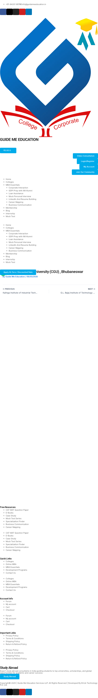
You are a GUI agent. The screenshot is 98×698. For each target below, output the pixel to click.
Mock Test (10, 216)
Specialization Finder (15, 521)
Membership (11, 208)
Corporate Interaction (18, 187)
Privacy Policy (12, 635)
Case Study (11, 515)
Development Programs (16, 570)
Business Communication (20, 205)
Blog (8, 210)
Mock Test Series (13, 518)
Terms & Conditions (15, 638)
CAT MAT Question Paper (17, 510)
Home (8, 179)
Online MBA (11, 564)
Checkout (10, 610)
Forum (8, 601)
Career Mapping (16, 202)
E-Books (9, 513)
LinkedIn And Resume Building (22, 199)
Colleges (10, 182)
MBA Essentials (13, 185)
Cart (8, 607)
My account (11, 604)
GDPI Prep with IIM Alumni (20, 190)
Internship (10, 213)
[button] (49, 222)
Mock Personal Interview (20, 196)
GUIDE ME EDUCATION (19, 139)
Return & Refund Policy (16, 644)
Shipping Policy (13, 641)
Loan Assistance (16, 193)
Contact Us (11, 573)
